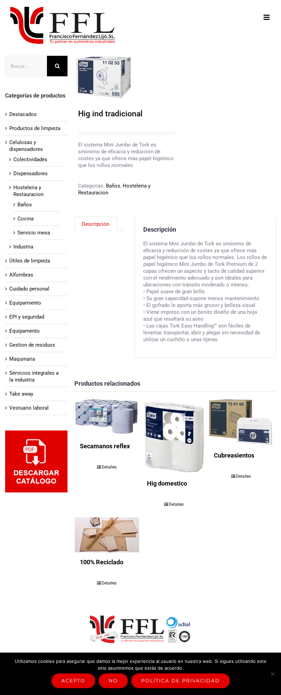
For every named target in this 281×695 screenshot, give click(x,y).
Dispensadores (30, 173)
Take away (21, 394)
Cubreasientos (234, 455)
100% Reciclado (101, 562)
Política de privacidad (180, 681)
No (113, 681)
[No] (272, 673)
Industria (23, 247)
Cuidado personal (29, 289)
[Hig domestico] (174, 436)
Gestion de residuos (32, 345)
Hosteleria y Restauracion (28, 190)
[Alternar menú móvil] (267, 17)
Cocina (25, 219)
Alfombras (21, 275)
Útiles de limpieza (29, 261)
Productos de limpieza (34, 128)
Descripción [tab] (95, 224)
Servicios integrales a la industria (34, 376)
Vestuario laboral (29, 408)
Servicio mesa (33, 233)
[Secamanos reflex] (107, 417)
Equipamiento (25, 303)
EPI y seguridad (26, 317)
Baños (113, 186)
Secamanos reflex (105, 446)
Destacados (23, 114)
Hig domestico (167, 483)
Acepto (73, 681)
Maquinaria (22, 359)
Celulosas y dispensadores (26, 145)
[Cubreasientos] (241, 422)
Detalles (109, 467)
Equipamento (24, 331)
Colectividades (30, 159)
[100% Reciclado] (107, 534)
